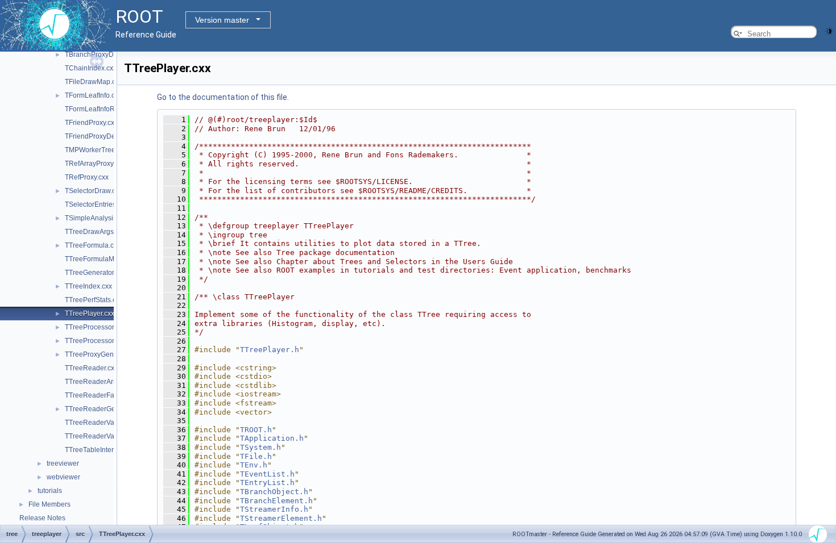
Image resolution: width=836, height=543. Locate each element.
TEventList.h (267, 474)
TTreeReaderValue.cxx (100, 423)
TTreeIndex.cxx (88, 286)
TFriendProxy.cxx (91, 123)
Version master (222, 19)
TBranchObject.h (274, 491)
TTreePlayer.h (269, 349)
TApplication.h (272, 438)
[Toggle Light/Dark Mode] (829, 30)
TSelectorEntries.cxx (96, 204)
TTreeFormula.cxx (93, 245)
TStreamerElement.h (281, 518)
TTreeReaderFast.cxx (98, 395)
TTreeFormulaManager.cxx (106, 259)
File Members (49, 504)
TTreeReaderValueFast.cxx (107, 436)
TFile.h (256, 456)
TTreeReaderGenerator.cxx (107, 409)
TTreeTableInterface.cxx (102, 450)
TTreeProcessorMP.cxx (100, 327)
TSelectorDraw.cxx (93, 191)
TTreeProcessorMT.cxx (100, 341)
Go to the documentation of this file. (223, 97)
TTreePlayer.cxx (89, 314)
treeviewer (63, 463)
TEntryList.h (267, 482)
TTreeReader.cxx (91, 368)
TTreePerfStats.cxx (94, 300)
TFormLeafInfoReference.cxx (109, 109)
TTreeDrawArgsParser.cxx (105, 232)
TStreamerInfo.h (274, 509)
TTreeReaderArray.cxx (99, 382)
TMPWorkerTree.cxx (96, 150)
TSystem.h (260, 447)
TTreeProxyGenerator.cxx (104, 354)
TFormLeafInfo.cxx (93, 95)
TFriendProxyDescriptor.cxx (107, 136)
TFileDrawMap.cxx (93, 82)
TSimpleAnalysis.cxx (97, 218)
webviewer (63, 477)
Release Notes (42, 518)
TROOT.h (256, 429)
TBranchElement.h (276, 500)
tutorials (50, 491)
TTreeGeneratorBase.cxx (103, 273)
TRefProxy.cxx (87, 177)
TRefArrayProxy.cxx (95, 164)
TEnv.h (253, 465)
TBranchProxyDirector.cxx (104, 55)
